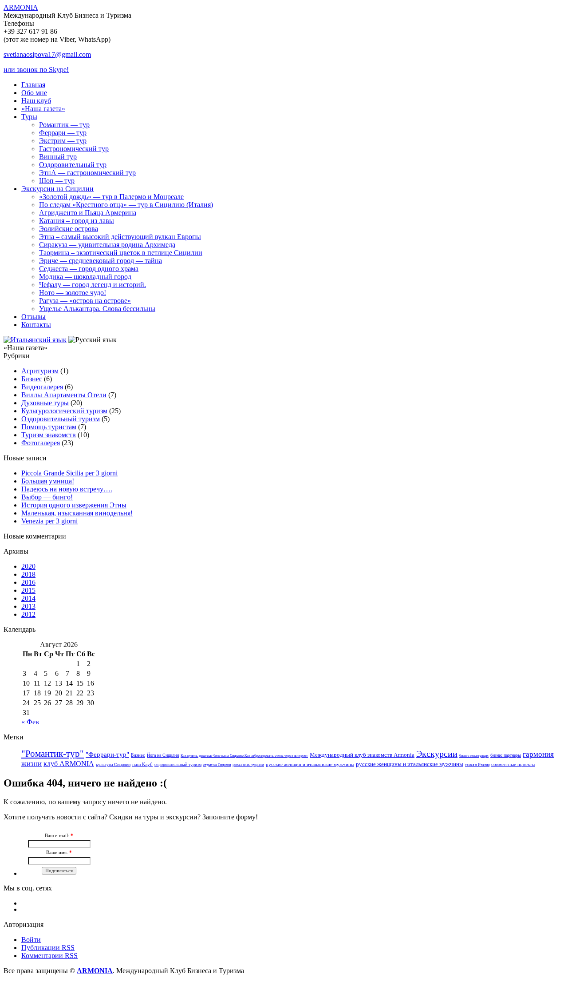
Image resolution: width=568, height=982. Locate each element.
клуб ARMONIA (68, 763)
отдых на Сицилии (217, 765)
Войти (31, 939)
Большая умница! (47, 481)
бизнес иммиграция (474, 756)
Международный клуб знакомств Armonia (362, 754)
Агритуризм (40, 371)
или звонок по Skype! (36, 69)
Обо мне (34, 92)
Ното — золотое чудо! (72, 292)
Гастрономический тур (74, 148)
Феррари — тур (63, 132)
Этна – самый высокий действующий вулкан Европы (120, 236)
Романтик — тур (64, 124)
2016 (28, 582)
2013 (28, 606)
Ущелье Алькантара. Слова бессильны (97, 308)
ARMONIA (21, 7)
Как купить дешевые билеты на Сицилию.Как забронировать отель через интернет (244, 756)
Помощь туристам (48, 427)
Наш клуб (36, 100)
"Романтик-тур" (52, 753)
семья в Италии (477, 765)
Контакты (36, 324)
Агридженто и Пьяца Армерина (87, 212)
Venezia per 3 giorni (49, 521)
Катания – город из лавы (76, 220)
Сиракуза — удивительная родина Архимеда (107, 244)
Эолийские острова (68, 228)
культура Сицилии (113, 764)
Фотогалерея (40, 443)
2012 (28, 614)
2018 (28, 574)
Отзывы (33, 316)
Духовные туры (45, 403)
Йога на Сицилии (163, 755)
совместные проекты (513, 764)
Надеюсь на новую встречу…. (66, 489)
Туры (29, 116)
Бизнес (31, 379)
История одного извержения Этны (73, 505)
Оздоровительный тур (72, 164)
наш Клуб (142, 764)
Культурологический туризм (64, 411)
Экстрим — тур (63, 140)
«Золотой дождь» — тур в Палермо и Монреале (111, 196)
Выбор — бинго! (47, 497)
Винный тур (58, 156)
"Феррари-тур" (107, 754)
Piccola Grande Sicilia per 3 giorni (69, 473)
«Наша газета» (43, 108)
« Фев (30, 722)
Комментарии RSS (49, 955)
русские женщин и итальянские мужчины (310, 764)
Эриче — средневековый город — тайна (100, 260)
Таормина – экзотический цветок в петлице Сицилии (120, 252)
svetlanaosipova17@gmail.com (47, 54)
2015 (28, 590)
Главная (33, 84)
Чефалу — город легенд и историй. (92, 284)
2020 (28, 566)
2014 (28, 598)
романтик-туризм (248, 764)
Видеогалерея (42, 387)
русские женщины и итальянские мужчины (409, 764)
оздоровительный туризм (177, 764)
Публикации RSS (48, 947)
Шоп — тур (57, 180)
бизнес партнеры (505, 755)
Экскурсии (437, 753)
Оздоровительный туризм (60, 419)
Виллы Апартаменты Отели (63, 395)
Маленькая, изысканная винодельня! (77, 513)
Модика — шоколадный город (85, 276)
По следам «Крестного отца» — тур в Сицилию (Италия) (126, 204)
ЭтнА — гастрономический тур (87, 172)
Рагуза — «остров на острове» (85, 300)
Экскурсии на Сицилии (57, 188)
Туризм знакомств (48, 435)
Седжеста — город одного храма (88, 268)
